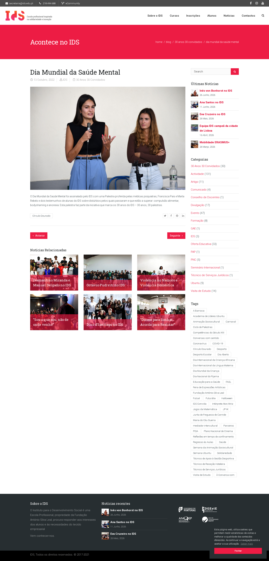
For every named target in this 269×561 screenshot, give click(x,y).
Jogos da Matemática (205, 409)
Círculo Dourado (41, 215)
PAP (193, 251)
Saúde (222, 442)
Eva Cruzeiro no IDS (212, 114)
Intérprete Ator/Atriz (222, 403)
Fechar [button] (238, 551)
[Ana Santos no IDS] (194, 104)
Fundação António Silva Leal (208, 392)
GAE (193, 228)
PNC (193, 259)
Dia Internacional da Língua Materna (213, 365)
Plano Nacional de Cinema (218, 431)
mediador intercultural (205, 425)
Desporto (222, 348)
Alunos (211, 15)
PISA (195, 431)
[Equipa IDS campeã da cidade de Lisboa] (194, 127)
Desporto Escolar (202, 354)
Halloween (226, 398)
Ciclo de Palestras (202, 327)
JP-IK (225, 409)
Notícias (229, 15)
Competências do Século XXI (208, 332)
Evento (195, 213)
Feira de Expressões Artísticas (209, 387)
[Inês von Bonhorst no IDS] (194, 92)
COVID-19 (217, 343)
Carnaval (231, 321)
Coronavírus (200, 343)
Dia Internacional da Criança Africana (214, 359)
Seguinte (175, 235)
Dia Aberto (223, 354)
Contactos (248, 15)
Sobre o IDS (154, 15)
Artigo (194, 181)
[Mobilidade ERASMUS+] (194, 144)
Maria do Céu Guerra (204, 420)
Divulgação (197, 205)
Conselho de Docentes (205, 197)
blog (168, 42)
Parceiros (228, 425)
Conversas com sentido (206, 338)
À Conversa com (225, 474)
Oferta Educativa (201, 244)
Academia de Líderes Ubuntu (209, 316)
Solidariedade (224, 453)
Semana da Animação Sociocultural (213, 447)
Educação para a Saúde (206, 381)
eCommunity (73, 3)
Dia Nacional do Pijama (206, 376)
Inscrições (193, 15)
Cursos (174, 15)
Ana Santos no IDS (212, 102)
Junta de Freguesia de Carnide (209, 414)
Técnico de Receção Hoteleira (209, 463)
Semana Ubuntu (202, 453)
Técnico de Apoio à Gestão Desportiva (213, 458)
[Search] (235, 71)
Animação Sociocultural (206, 321)
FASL (228, 381)
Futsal (196, 398)
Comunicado (199, 189)
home (159, 42)
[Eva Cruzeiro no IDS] (194, 116)
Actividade (197, 174)
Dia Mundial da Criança (206, 370)
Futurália (211, 398)
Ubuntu (195, 283)
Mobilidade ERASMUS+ (214, 142)
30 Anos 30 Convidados (188, 42)
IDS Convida (199, 403)
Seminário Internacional (205, 267)
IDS (65, 79)
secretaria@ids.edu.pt (21, 3)
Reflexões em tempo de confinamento (213, 436)
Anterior (40, 235)
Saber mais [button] (247, 543)
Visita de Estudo (201, 291)
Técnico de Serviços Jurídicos (210, 275)
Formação (197, 220)
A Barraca (198, 310)
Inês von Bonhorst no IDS (216, 90)
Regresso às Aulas (203, 442)
